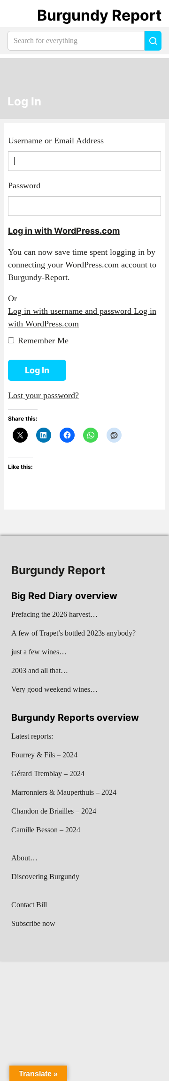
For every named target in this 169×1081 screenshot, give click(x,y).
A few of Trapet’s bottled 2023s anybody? (73, 633)
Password (24, 185)
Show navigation (19, 15)
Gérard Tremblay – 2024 (47, 773)
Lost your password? (43, 395)
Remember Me (43, 340)
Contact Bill (29, 905)
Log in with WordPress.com (64, 231)
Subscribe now (33, 923)
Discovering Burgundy (45, 877)
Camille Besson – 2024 (45, 830)
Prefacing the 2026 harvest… (54, 614)
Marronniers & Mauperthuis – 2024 (63, 792)
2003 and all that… (39, 670)
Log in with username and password (71, 311)
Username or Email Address (56, 140)
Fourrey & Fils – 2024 (44, 755)
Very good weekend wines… (54, 689)
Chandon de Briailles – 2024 (53, 811)
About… (24, 858)
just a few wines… (39, 652)
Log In (24, 101)
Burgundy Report (99, 15)
